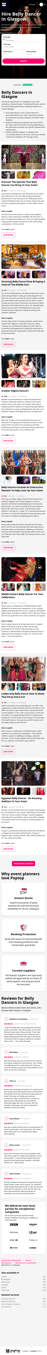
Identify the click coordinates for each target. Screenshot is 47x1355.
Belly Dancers (6, 1263)
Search (33, 4)
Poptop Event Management (11, 1260)
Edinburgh (5, 1290)
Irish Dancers (6, 1307)
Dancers (28, 1260)
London (4, 1277)
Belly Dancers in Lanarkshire (25, 1263)
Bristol (3, 1287)
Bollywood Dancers (8, 1301)
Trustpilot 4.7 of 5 (31, 1351)
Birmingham (6, 1279)
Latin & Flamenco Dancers (10, 1304)
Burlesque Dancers (8, 1299)
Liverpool (4, 1285)
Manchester (5, 1282)
